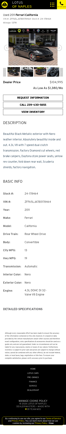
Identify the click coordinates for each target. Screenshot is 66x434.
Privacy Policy (17, 420)
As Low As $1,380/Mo (48, 88)
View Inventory (33, 111)
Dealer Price (12, 82)
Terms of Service (53, 418)
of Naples (22, 4)
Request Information (33, 97)
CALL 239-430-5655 (33, 104)
